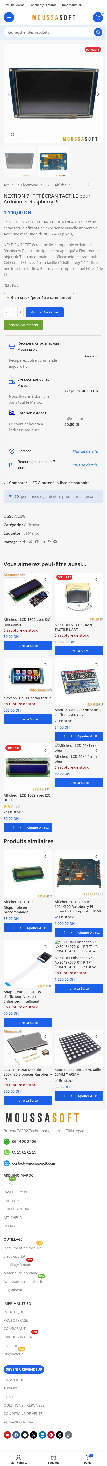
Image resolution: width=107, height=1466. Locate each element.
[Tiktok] (68, 1435)
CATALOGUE (14, 1379)
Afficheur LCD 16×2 (19, 902)
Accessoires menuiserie (24, 1280)
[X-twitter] (33, 1435)
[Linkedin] (42, 1435)
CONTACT (12, 1396)
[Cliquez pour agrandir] (13, 133)
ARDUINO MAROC (18, 1175)
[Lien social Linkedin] (43, 541)
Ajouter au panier (45, 312)
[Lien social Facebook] (24, 541)
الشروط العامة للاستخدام (22, 1422)
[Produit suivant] (100, 185)
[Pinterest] (51, 1435)
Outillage (13, 1239)
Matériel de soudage (21, 1273)
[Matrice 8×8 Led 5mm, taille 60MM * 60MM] (79, 1048)
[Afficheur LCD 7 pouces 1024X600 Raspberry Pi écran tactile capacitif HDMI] (79, 874)
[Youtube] (7, 1435)
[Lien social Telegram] (55, 541)
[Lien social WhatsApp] (49, 541)
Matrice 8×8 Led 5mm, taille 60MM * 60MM (78, 1072)
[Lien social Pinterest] (37, 541)
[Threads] (59, 1435)
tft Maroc (31, 533)
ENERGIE (11, 1345)
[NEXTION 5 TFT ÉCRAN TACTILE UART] (79, 597)
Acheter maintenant (23, 325)
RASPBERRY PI (15, 1192)
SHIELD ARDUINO (18, 1209)
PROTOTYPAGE (16, 1320)
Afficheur (62, 184)
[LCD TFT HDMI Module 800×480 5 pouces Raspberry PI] (28, 1048)
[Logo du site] (53, 16)
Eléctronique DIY (35, 184)
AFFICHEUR (13, 1217)
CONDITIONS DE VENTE (23, 1413)
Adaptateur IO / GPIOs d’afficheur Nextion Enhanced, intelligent (22, 997)
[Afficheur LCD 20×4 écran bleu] (79, 748)
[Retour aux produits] (94, 185)
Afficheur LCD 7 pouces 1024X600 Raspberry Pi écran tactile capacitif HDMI (78, 906)
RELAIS (9, 1226)
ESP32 (9, 1183)
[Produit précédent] (88, 185)
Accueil (10, 184)
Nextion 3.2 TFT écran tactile (27, 698)
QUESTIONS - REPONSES (24, 1405)
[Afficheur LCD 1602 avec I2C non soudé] (28, 594)
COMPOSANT (15, 1328)
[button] (9, 94)
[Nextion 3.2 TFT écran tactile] (28, 676)
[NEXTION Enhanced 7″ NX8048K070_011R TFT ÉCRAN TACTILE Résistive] (79, 947)
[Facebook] (16, 1435)
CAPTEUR (11, 1200)
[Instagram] (25, 1435)
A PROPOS (12, 1388)
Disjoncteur (14, 1353)
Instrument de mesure (23, 1247)
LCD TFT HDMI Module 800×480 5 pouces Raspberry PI (28, 1074)
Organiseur (13, 1290)
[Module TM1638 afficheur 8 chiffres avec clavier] (79, 682)
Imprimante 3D (17, 1303)
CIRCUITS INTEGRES (20, 1336)
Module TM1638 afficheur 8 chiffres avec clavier (78, 712)
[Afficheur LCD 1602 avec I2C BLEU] (28, 767)
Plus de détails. (85, 451)
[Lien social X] (30, 541)
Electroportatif (16, 1256)
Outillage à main (18, 1264)
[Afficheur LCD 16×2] (28, 874)
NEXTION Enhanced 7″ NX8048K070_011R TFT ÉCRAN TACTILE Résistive (75, 963)
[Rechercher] (98, 32)
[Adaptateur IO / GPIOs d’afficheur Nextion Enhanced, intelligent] (28, 964)
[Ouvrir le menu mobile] (9, 17)
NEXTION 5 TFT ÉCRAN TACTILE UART (73, 627)
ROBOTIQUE (14, 1311)
